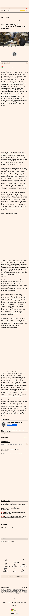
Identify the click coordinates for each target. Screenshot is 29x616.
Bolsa (3, 20)
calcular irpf (5, 561)
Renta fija (12, 444)
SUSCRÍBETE (22, 10)
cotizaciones (5, 571)
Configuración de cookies (21, 602)
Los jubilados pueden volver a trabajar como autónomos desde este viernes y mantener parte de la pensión (14, 528)
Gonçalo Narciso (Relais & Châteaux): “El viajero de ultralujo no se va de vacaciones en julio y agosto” (14, 503)
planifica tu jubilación (6, 566)
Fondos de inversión (16, 20)
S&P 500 (12, 8)
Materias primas (24, 20)
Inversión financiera (5, 444)
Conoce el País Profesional (14, 576)
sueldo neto (23, 561)
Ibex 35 (3, 8)
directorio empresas (23, 566)
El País (26, 13)
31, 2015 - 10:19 (16, 59)
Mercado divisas (8, 20)
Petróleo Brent (22, 8)
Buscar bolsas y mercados (7, 534)
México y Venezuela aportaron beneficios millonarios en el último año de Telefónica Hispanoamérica (12, 508)
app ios (14, 571)
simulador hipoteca (14, 561)
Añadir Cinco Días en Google (8, 66)
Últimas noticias (5, 500)
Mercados (5, 17)
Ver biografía (10, 424)
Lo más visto (4, 524)
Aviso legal (8, 602)
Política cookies (13, 602)
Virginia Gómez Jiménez (14, 58)
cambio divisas (14, 566)
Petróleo (20, 444)
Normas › (26, 437)
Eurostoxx (7, 541)
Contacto (4, 602)
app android (23, 571)
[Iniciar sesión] (27, 10)
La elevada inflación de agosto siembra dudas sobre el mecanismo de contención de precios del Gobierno (13, 518)
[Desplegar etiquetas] (27, 444)
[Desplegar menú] (2, 10)
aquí (20, 453)
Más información (4, 450)
